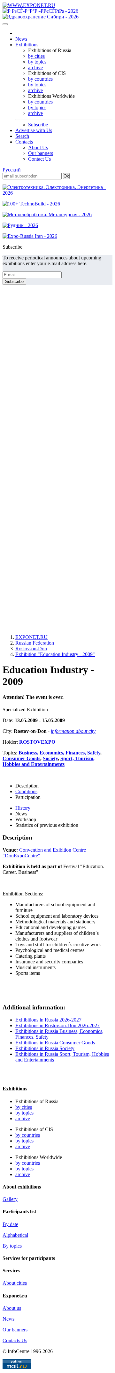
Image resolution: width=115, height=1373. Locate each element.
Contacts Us (15, 1340)
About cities (15, 1283)
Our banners (40, 153)
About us (12, 1308)
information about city (73, 731)
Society (50, 758)
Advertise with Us (33, 130)
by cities (36, 56)
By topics (12, 1246)
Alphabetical (15, 1235)
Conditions (26, 791)
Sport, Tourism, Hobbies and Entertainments (49, 761)
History (22, 808)
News (21, 39)
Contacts (24, 141)
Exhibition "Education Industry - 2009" (55, 654)
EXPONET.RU (31, 637)
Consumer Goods (21, 758)
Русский (12, 169)
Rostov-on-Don (31, 648)
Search (22, 136)
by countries (40, 79)
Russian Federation (34, 643)
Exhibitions (26, 44)
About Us (38, 147)
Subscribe (38, 124)
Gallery (10, 1199)
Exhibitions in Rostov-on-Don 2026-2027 (57, 1025)
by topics (37, 61)
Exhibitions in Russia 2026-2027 (48, 1019)
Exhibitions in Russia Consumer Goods (55, 1042)
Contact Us (39, 159)
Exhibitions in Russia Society (44, 1048)
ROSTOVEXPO (37, 742)
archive (35, 67)
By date (10, 1224)
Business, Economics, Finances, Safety (59, 752)
